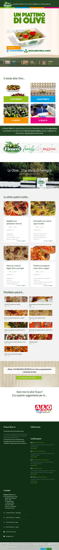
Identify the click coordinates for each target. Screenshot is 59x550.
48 (4, 319)
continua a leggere (21, 240)
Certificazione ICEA (38, 468)
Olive (19, 4)
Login (49, 4)
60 (4, 331)
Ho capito (49, 548)
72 (4, 355)
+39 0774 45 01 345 (11, 531)
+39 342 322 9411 (10, 512)
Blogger (33, 4)
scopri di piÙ (27, 178)
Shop (23, 4)
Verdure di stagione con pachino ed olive (14, 330)
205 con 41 (39, 227)
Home (15, 4)
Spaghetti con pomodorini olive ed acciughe (14, 223)
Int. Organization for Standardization (41, 459)
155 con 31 (12, 271)
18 (8, 355)
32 (29, 307)
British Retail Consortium (39, 442)
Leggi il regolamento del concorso (26, 377)
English (44, 4)
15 (33, 331)
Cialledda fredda (33, 342)
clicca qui (43, 548)
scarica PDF (34, 448)
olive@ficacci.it (9, 536)
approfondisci (12, 48)
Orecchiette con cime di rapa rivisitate (42, 222)
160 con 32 (39, 271)
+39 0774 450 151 (10, 527)
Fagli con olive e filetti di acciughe (13, 354)
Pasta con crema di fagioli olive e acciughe (15, 267)
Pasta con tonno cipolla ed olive (37, 318)
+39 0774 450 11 (10, 517)
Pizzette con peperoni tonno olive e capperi (41, 267)
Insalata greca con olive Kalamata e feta (14, 342)
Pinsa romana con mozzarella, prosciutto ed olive (40, 305)
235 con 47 (12, 227)
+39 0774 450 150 (10, 522)
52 (29, 319)
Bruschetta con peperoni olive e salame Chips (40, 330)
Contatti (38, 4)
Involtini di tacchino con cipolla (12, 304)
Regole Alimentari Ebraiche (41, 477)
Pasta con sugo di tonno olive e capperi (14, 318)
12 (8, 319)
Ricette (28, 4)
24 (4, 306)
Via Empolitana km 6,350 (11, 496)
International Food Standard (39, 451)
